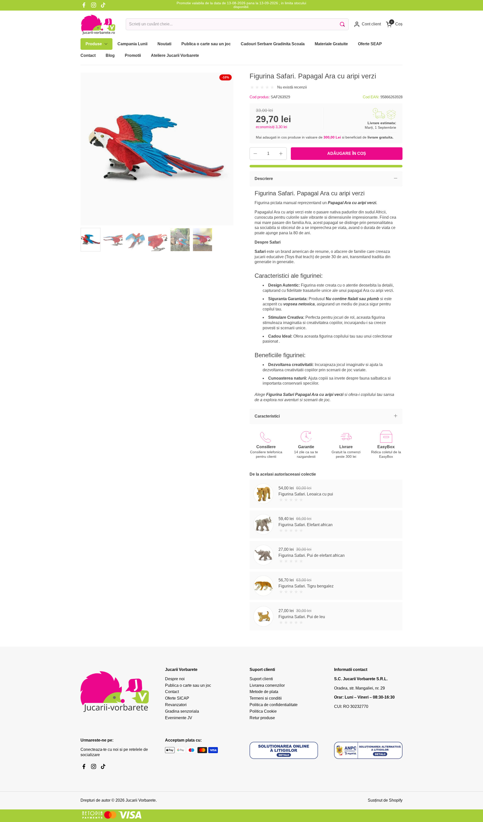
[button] (394, 24)
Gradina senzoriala (182, 711)
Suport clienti (261, 679)
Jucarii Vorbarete (141, 800)
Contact (172, 692)
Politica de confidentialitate (274, 705)
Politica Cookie (263, 711)
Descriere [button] (264, 178)
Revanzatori (176, 705)
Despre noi (175, 679)
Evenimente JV (178, 718)
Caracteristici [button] (267, 416)
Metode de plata (264, 692)
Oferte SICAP (177, 698)
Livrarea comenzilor (267, 685)
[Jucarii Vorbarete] (98, 24)
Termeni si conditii (266, 698)
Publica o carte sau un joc (188, 685)
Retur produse (262, 718)
